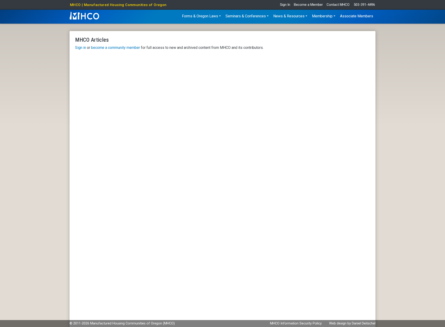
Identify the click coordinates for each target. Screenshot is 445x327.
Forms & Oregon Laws (200, 16)
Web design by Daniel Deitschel (352, 323)
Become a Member (308, 4)
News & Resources (289, 16)
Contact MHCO (338, 4)
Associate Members (356, 16)
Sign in (80, 47)
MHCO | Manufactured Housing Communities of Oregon (118, 5)
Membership (322, 16)
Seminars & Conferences (246, 16)
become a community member (115, 47)
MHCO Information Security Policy (296, 323)
